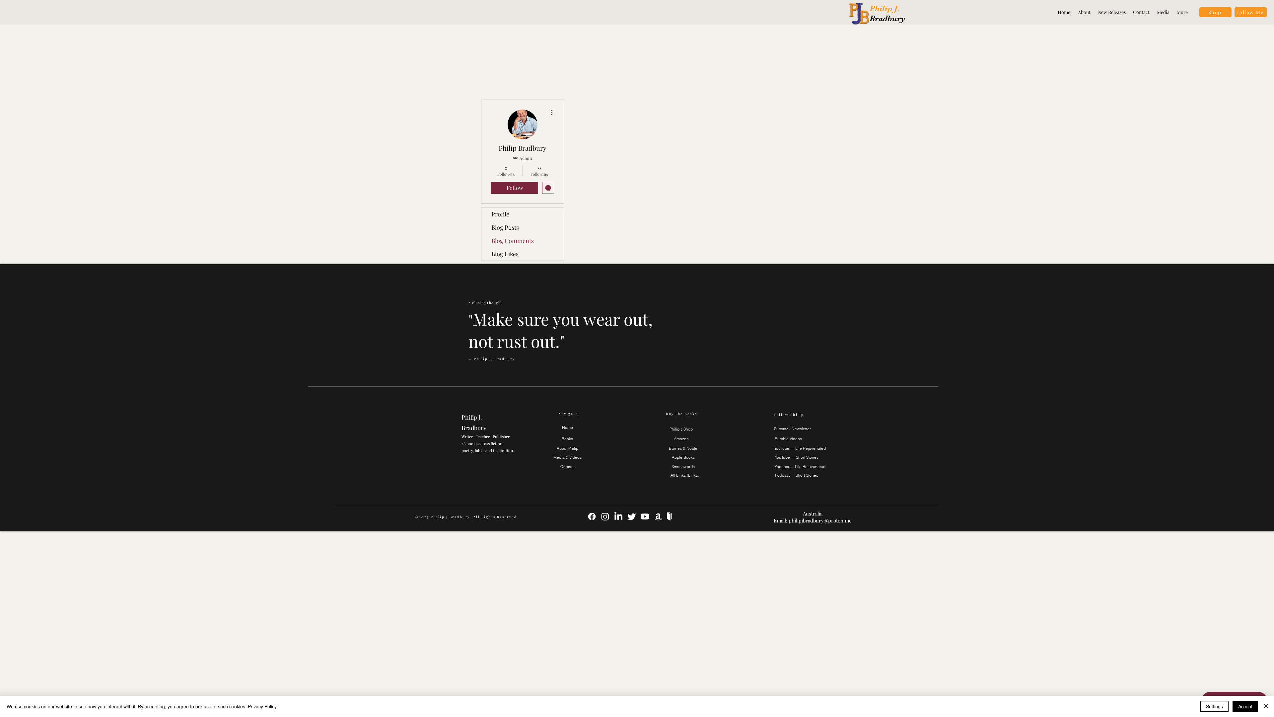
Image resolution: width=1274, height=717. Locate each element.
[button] (1251, 12)
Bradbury (887, 18)
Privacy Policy (262, 706)
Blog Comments (512, 241)
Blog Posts (505, 227)
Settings (1214, 706)
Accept (1245, 706)
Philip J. (886, 8)
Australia (812, 513)
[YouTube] (645, 516)
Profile (500, 214)
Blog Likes (505, 254)
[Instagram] (605, 516)
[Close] (1266, 706)
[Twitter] (632, 516)
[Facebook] (592, 516)
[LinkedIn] (618, 516)
